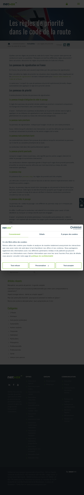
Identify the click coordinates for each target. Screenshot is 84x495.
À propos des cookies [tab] (69, 234)
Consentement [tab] (14, 234)
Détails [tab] (42, 234)
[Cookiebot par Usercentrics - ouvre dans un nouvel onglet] (71, 227)
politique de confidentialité (42, 256)
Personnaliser (40, 265)
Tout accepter (68, 265)
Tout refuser (15, 265)
